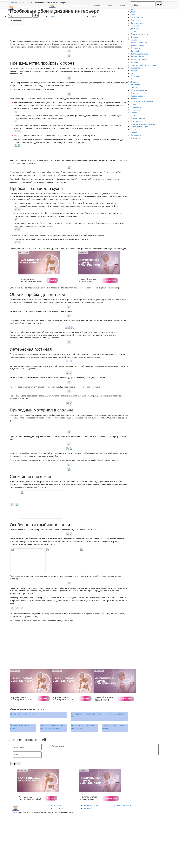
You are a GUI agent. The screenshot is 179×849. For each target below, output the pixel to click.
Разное (133, 98)
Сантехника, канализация (142, 101)
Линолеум (135, 84)
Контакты (58, 805)
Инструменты (136, 17)
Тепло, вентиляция (139, 126)
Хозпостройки (136, 67)
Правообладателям (122, 805)
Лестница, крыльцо (139, 53)
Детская (134, 28)
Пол (132, 78)
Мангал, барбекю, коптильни (143, 64)
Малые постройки (138, 59)
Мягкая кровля (137, 45)
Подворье (134, 76)
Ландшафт (135, 50)
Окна (132, 73)
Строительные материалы (142, 123)
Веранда (134, 62)
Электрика (135, 137)
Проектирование (138, 95)
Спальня (134, 36)
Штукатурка (135, 121)
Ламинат (134, 81)
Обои (132, 115)
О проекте (58, 808)
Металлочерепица (138, 42)
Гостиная (134, 25)
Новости (134, 70)
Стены (133, 104)
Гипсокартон (136, 106)
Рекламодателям (91, 805)
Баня (132, 8)
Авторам (87, 808)
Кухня (133, 31)
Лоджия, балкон (137, 56)
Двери (133, 11)
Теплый (133, 87)
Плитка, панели (137, 118)
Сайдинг (134, 132)
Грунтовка (135, 109)
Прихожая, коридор (139, 34)
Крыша (133, 39)
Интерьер (134, 20)
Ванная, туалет (137, 22)
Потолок (134, 92)
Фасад (133, 129)
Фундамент (135, 135)
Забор (133, 14)
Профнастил (136, 48)
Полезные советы (138, 90)
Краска (133, 112)
